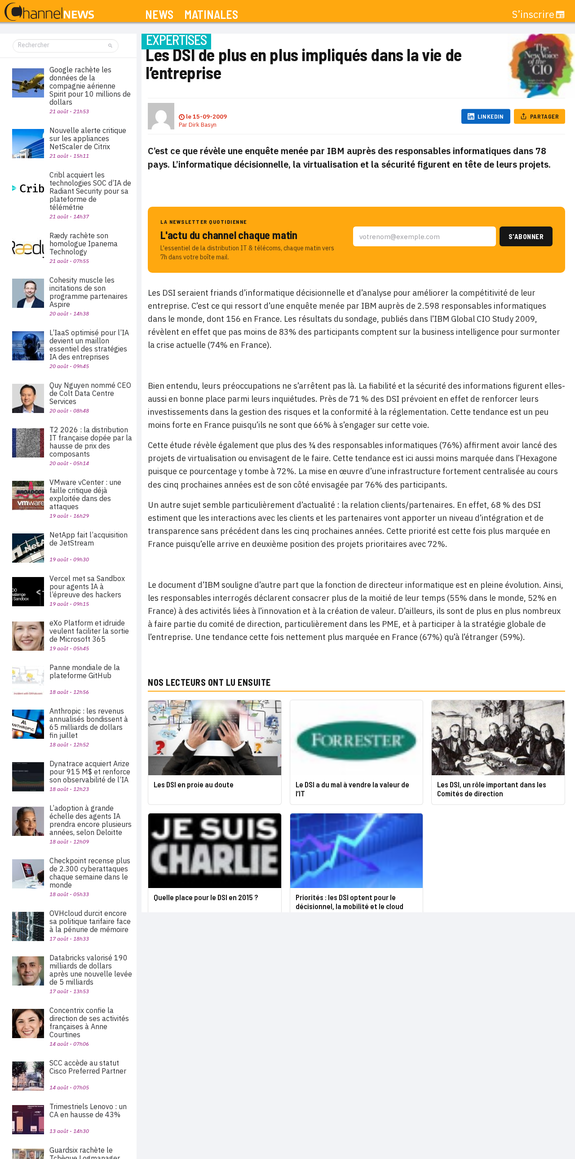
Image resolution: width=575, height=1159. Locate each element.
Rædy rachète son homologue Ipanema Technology (83, 243)
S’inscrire (533, 14)
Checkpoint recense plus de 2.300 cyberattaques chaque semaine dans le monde (89, 872)
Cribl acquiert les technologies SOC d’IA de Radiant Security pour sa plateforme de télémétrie (90, 191)
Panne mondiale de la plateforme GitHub (84, 671)
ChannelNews (49, 12)
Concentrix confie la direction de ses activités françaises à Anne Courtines (89, 1022)
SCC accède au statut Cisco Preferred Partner (87, 1066)
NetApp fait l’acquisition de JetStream (88, 538)
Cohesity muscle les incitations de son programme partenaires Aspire (88, 292)
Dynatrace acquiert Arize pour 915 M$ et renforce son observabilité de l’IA (89, 771)
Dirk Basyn (203, 125)
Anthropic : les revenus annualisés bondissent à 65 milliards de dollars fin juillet (88, 723)
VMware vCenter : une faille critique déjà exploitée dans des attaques (85, 494)
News (159, 14)
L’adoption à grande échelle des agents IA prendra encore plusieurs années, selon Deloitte (90, 820)
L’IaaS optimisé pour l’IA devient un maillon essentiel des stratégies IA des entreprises (89, 344)
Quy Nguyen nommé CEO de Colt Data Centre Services (90, 393)
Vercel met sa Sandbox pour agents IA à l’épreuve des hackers (87, 586)
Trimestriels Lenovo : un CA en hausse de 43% (88, 1110)
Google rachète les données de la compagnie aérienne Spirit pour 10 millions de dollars (90, 86)
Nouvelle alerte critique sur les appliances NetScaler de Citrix (87, 138)
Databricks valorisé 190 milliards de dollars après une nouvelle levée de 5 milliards (90, 969)
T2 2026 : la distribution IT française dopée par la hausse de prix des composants (90, 441)
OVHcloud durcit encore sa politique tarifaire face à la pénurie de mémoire (90, 921)
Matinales (211, 14)
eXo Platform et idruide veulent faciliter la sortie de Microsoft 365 (89, 631)
